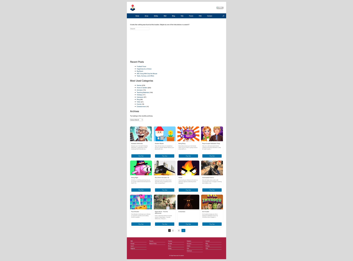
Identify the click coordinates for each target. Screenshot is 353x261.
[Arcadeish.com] (132, 7)
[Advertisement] (176, 45)
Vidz (182, 16)
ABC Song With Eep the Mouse (147, 73)
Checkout (189, 251)
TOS (207, 248)
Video (139, 102)
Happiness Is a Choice (144, 69)
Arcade (170, 243)
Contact (209, 16)
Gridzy (156, 16)
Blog (173, 16)
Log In (132, 246)
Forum (191, 16)
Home (137, 16)
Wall (165, 16)
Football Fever (141, 66)
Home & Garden (142, 88)
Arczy (146, 16)
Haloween (140, 97)
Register (133, 248)
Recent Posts (153, 243)
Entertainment (141, 106)
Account (189, 243)
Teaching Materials (143, 92)
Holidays (139, 95)
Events (139, 104)
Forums (151, 241)
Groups (132, 243)
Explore (170, 241)
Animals (139, 90)
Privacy (208, 246)
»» (183, 230)
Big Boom (140, 71)
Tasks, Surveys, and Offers (145, 76)
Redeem (189, 241)
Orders (188, 246)
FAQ (200, 16)
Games (139, 85)
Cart (188, 248)
